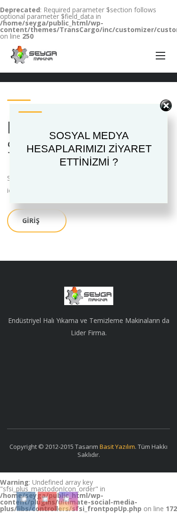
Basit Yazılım (117, 446)
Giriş (31, 220)
